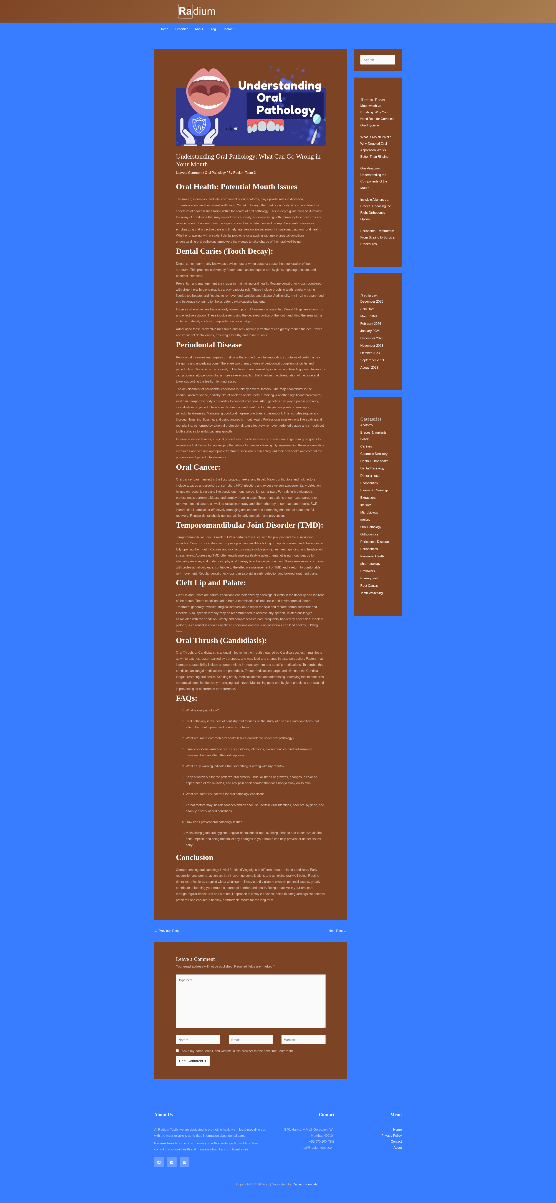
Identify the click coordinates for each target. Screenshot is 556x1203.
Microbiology (369, 512)
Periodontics (369, 549)
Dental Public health (374, 461)
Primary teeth (369, 578)
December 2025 (371, 301)
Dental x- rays (370, 475)
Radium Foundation (306, 1184)
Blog (213, 29)
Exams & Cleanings (374, 490)
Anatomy (366, 425)
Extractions (368, 497)
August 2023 (369, 367)
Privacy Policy (391, 1135)
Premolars (367, 571)
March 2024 (368, 316)
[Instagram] (184, 1162)
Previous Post (167, 931)
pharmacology (370, 563)
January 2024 (370, 331)
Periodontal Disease (374, 542)
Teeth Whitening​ (371, 593)
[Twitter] (172, 1162)
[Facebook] (159, 1162)
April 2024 (367, 309)
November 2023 (371, 345)
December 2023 (371, 338)
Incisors (366, 505)
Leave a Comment (189, 172)
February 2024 (370, 323)
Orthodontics (369, 534)
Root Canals (369, 585)
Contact (227, 29)
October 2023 (370, 353)
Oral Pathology (215, 172)
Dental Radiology (372, 468)
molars (365, 519)
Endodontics (369, 483)
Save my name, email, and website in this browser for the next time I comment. (238, 1051)
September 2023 (372, 360)
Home (164, 29)
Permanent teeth (372, 556)
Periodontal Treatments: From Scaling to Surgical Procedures (377, 237)
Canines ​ (366, 446)
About (199, 29)
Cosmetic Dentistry (374, 454)
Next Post (338, 931)
